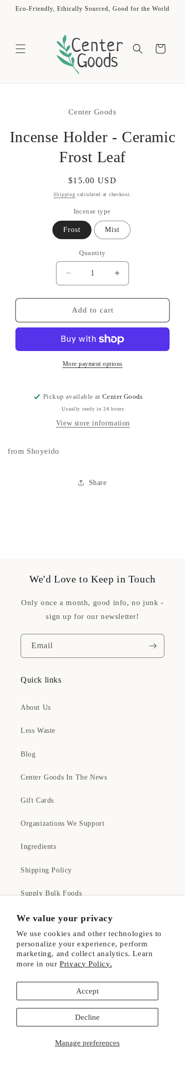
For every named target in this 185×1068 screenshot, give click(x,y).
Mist (112, 230)
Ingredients (39, 846)
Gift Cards (37, 800)
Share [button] (98, 483)
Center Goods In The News (64, 777)
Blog (28, 754)
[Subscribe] (152, 646)
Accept (87, 991)
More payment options (93, 363)
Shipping (64, 194)
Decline (87, 1017)
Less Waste (38, 730)
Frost (72, 230)
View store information (93, 423)
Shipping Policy (46, 870)
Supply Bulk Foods (51, 893)
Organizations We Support (62, 823)
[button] (20, 48)
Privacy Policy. (86, 964)
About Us (36, 707)
